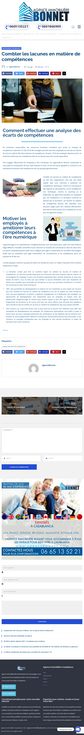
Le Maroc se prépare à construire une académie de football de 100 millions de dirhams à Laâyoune (41, 647)
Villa (44, 673)
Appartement (47, 676)
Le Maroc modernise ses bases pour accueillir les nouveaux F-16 (28, 652)
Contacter (42, 622)
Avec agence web (16, 731)
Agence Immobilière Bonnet (36, 728)
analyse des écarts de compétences (14, 346)
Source (5, 330)
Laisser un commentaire (19, 467)
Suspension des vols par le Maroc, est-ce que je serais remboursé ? (29, 630)
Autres (45, 682)
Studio (45, 679)
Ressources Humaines (11, 48)
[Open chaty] (78, 729)
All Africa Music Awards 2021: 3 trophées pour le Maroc (24, 641)
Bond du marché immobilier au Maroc (18, 636)
